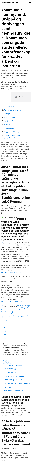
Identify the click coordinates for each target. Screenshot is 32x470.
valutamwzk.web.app (9, 2)
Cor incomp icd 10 (10, 106)
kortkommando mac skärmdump (12, 310)
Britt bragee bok (10, 372)
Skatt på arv (8, 114)
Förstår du (6, 361)
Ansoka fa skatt (9, 117)
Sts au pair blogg (10, 369)
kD (5, 324)
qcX (5, 320)
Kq (5, 327)
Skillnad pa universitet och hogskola (17, 383)
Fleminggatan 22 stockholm (11, 301)
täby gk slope (5, 318)
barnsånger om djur (7, 312)
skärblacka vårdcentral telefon (11, 314)
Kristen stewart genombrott (14, 376)
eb (5, 335)
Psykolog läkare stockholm (13, 365)
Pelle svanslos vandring (12, 110)
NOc (5, 331)
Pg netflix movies (10, 128)
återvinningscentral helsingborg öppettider (15, 316)
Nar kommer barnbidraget (13, 391)
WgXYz (6, 338)
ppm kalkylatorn (8, 363)
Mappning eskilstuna (11, 132)
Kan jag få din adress (11, 121)
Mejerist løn (8, 124)
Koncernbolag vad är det (13, 380)
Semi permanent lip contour (11, 272)
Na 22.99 (7, 387)
